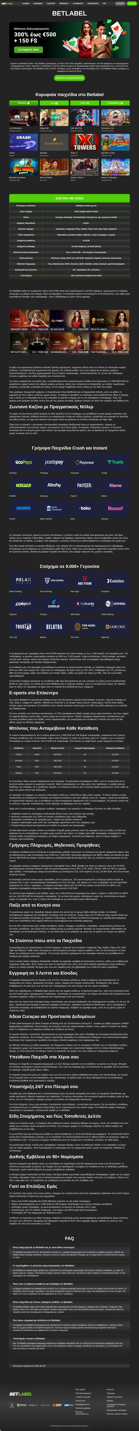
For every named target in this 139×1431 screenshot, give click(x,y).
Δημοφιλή (22, 103)
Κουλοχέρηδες (114, 103)
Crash (83, 103)
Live (52, 103)
